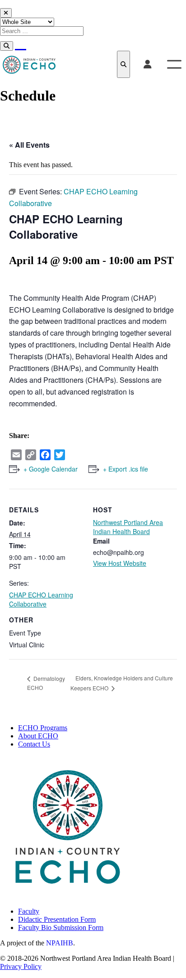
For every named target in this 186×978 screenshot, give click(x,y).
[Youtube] (20, 43)
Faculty (28, 911)
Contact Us (34, 744)
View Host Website (119, 563)
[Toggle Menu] (174, 64)
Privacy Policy (21, 966)
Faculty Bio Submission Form (60, 927)
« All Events (29, 145)
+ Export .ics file (125, 468)
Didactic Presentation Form (57, 919)
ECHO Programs (42, 728)
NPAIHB (59, 943)
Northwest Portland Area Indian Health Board (128, 527)
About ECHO (38, 736)
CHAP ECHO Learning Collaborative (41, 599)
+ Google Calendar (50, 468)
